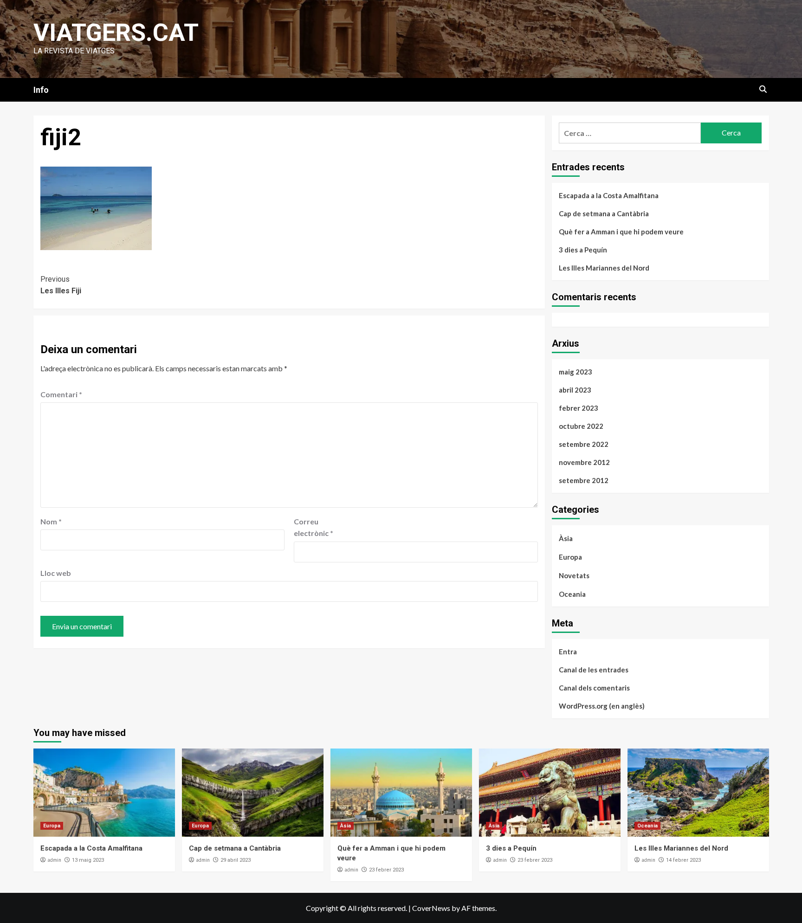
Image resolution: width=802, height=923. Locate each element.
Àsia (566, 538)
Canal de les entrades (593, 669)
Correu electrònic (313, 527)
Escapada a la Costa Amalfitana (609, 195)
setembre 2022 (583, 444)
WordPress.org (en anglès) (602, 706)
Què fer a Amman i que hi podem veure (621, 231)
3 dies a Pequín (583, 249)
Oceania (572, 594)
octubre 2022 (581, 426)
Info (41, 90)
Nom (51, 521)
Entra (568, 651)
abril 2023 (575, 390)
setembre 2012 (583, 480)
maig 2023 (575, 372)
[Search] (763, 89)
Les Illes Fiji (60, 285)
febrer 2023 (578, 408)
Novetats (574, 575)
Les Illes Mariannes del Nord (604, 268)
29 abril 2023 (235, 860)
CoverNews (431, 908)
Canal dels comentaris (594, 688)
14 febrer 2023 (683, 860)
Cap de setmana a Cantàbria (604, 213)
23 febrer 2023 (386, 870)
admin (54, 860)
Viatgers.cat (116, 33)
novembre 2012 (584, 462)
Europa (570, 557)
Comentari (61, 394)
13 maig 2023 (88, 860)
